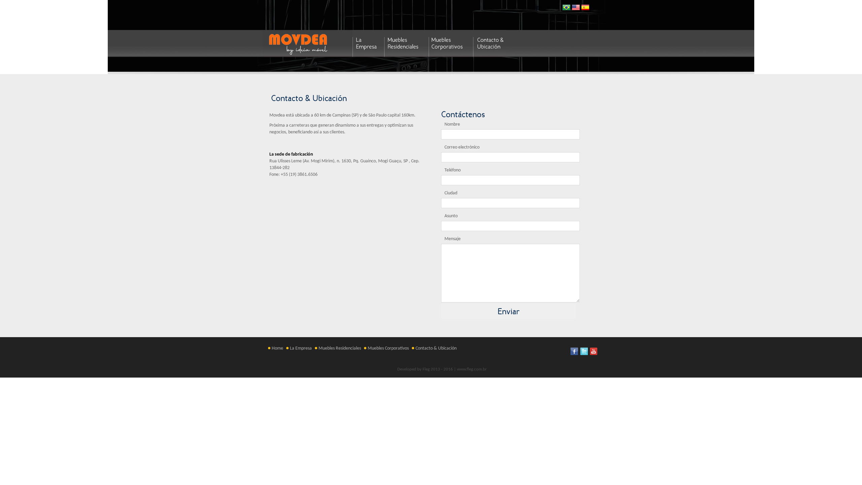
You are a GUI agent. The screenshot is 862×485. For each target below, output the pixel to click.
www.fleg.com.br (472, 369)
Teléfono (452, 170)
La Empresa (301, 348)
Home (277, 348)
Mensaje (452, 238)
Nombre (452, 124)
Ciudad (450, 193)
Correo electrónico (461, 147)
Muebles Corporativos (388, 348)
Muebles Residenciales (340, 348)
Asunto (451, 216)
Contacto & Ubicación (436, 348)
